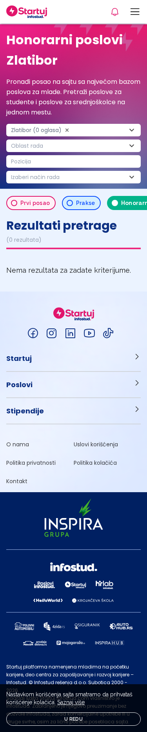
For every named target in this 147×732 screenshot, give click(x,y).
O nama (17, 444)
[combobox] (73, 130)
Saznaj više (71, 702)
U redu (73, 719)
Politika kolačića (95, 463)
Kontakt (16, 481)
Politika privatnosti (31, 463)
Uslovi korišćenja (96, 444)
